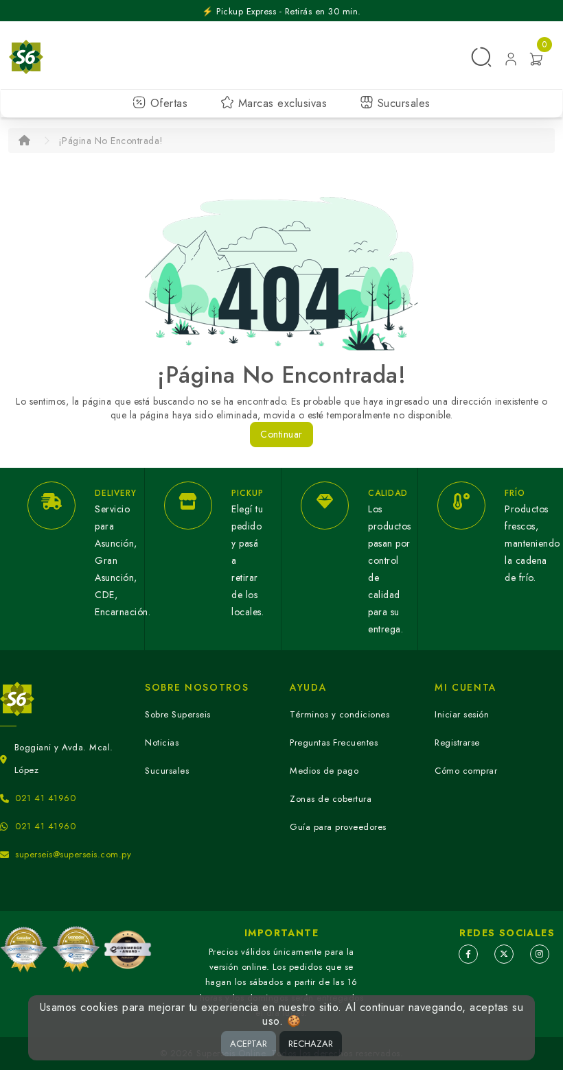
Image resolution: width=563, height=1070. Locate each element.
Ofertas (166, 103)
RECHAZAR (310, 1043)
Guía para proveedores (338, 826)
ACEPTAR (248, 1043)
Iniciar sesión (462, 714)
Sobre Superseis (178, 714)
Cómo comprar (466, 770)
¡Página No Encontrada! (110, 140)
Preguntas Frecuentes (334, 742)
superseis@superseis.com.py (73, 854)
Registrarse (457, 742)
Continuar (281, 434)
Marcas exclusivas (280, 103)
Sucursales (402, 103)
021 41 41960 (45, 798)
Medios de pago (324, 770)
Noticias (162, 742)
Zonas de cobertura (330, 798)
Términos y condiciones (339, 714)
